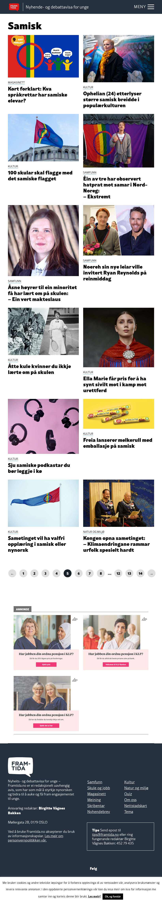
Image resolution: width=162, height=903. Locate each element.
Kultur (129, 782)
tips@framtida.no (105, 834)
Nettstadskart (135, 805)
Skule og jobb (98, 787)
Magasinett (96, 793)
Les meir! (94, 896)
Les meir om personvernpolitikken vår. (35, 838)
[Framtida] (15, 7)
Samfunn (94, 782)
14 (140, 573)
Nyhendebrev (98, 811)
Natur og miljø (136, 787)
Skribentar (96, 805)
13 (129, 573)
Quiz (128, 793)
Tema (128, 811)
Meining (94, 799)
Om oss (130, 799)
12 (118, 573)
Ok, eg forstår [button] (113, 896)
